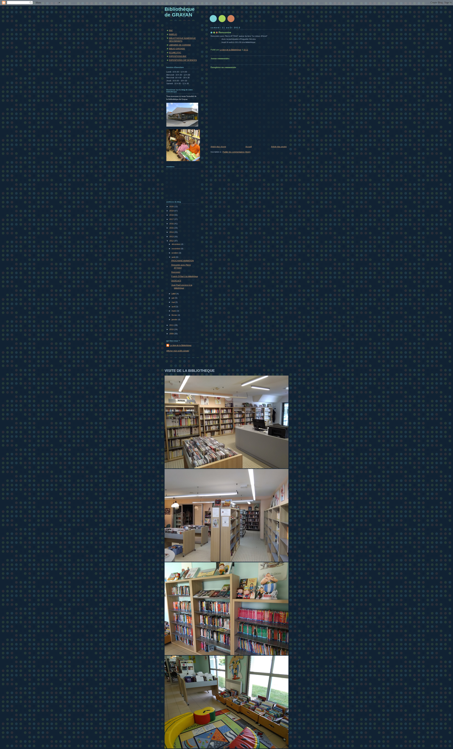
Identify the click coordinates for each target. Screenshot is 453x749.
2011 (171, 325)
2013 (171, 237)
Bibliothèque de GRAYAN (180, 12)
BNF (171, 30)
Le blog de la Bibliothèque (180, 345)
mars (174, 311)
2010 (171, 329)
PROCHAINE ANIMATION (182, 261)
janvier (175, 319)
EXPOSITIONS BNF (178, 56)
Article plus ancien (279, 147)
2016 (171, 224)
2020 (171, 206)
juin (173, 298)
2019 (171, 211)
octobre (175, 253)
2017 (171, 219)
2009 (171, 334)
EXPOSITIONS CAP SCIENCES (183, 60)
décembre (176, 244)
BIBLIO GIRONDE (177, 49)
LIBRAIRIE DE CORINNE (180, 45)
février (175, 315)
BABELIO (173, 34)
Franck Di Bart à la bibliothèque (184, 276)
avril (174, 307)
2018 (171, 215)
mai (173, 302)
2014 (171, 232)
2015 (171, 228)
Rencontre (175, 272)
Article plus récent (218, 147)
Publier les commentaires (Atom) (237, 152)
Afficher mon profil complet (177, 351)
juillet (174, 294)
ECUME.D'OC (175, 52)
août (174, 257)
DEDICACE (176, 281)
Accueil (248, 147)
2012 (171, 241)
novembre (176, 249)
